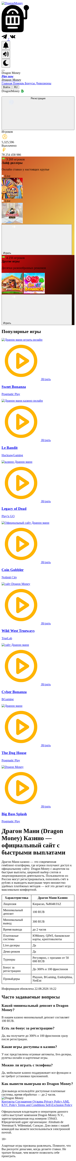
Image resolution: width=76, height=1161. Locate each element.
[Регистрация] (38, 127)
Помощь (19, 83)
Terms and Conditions (32, 1105)
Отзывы (38, 1101)
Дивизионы (43, 83)
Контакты (8, 1101)
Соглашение (24, 1101)
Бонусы (30, 83)
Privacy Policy (53, 1101)
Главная (7, 83)
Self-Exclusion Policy (59, 1105)
